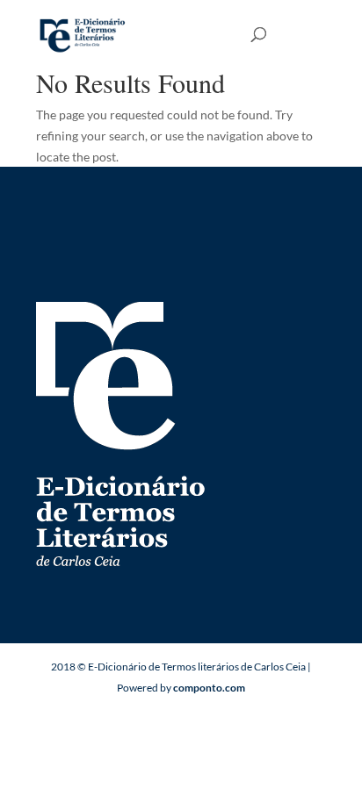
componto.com (209, 687)
